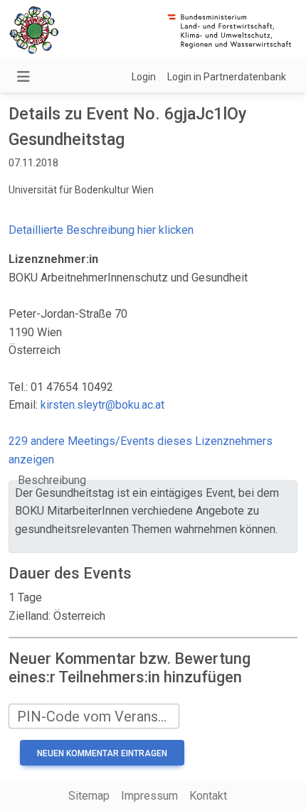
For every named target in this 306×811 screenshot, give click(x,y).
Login (144, 76)
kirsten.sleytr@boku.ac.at (102, 405)
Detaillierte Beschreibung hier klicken (101, 230)
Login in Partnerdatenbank (226, 76)
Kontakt (208, 795)
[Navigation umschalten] (23, 77)
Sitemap (89, 795)
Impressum (149, 795)
